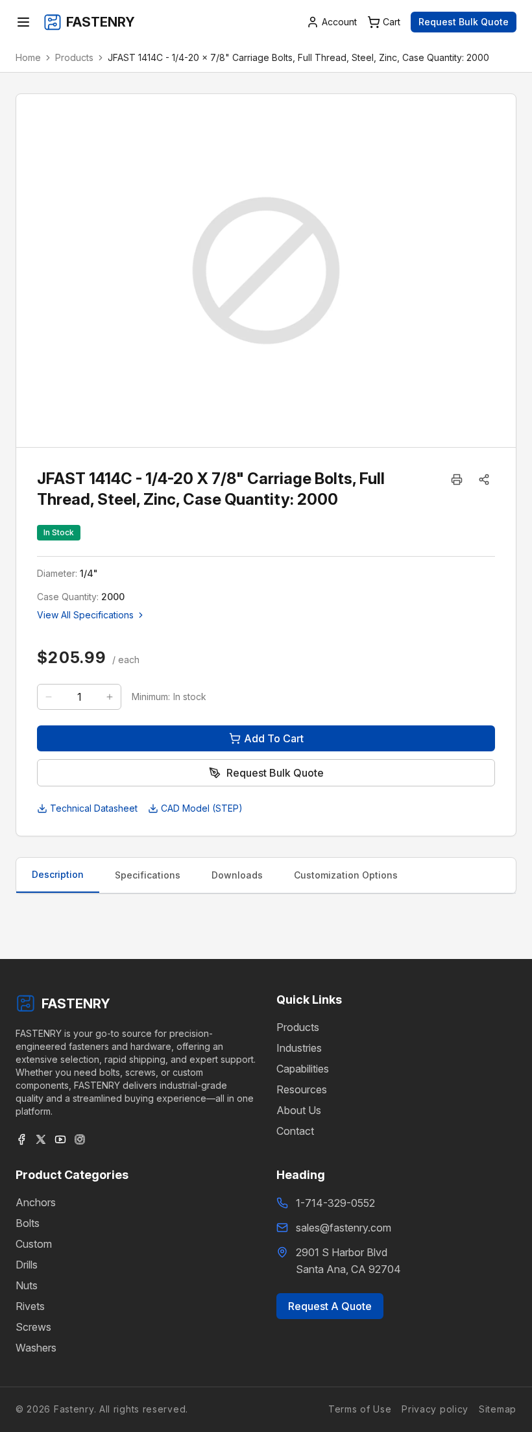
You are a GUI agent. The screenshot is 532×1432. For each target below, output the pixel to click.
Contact (295, 1130)
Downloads (237, 874)
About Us (298, 1110)
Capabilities (302, 1068)
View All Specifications (85, 614)
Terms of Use (359, 1408)
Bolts (28, 1223)
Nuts (27, 1285)
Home (28, 57)
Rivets (30, 1306)
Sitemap (497, 1408)
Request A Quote (330, 1306)
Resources (301, 1089)
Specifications (147, 874)
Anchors (36, 1202)
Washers (36, 1347)
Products (74, 57)
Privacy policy (435, 1408)
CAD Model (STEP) (202, 808)
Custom (34, 1243)
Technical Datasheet (94, 808)
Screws (33, 1326)
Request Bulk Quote (463, 21)
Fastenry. (73, 1408)
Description (58, 874)
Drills (27, 1264)
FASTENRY (76, 1004)
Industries (299, 1047)
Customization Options (346, 874)
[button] (484, 479)
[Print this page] (457, 479)
